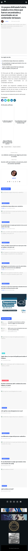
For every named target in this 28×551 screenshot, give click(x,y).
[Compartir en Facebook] (2, 100)
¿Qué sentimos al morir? (7, 489)
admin (6, 21)
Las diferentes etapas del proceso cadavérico (13, 61)
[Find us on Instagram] (11, 502)
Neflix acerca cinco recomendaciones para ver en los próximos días (17, 329)
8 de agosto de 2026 (10, 269)
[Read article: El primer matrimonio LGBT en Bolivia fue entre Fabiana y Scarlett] (14, 372)
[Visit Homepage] (13, 2)
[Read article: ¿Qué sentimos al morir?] (14, 478)
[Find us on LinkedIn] (14, 502)
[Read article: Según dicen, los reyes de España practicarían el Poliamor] (14, 345)
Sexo (3, 353)
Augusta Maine (8, 146)
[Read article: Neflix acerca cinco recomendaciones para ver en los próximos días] (4, 330)
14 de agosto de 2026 (6, 491)
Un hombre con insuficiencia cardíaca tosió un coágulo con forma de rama (16, 322)
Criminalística (5, 203)
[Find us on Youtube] (20, 502)
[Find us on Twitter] (17, 502)
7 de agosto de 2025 (13, 325)
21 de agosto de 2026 (6, 360)
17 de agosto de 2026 (10, 208)
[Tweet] (5, 100)
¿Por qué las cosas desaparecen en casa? (12, 411)
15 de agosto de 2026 (10, 228)
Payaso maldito (16, 146)
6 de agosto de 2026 (10, 290)
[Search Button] (26, 2)
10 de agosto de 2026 (10, 249)
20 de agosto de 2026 (6, 387)
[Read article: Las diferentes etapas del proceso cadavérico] (14, 198)
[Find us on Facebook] (7, 502)
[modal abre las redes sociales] (14, 100)
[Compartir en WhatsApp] (8, 100)
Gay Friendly (5, 380)
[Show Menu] (1, 2)
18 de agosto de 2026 (6, 412)
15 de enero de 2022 (15, 21)
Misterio (4, 407)
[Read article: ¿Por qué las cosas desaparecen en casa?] (14, 400)
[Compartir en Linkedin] (11, 100)
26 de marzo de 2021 (13, 331)
